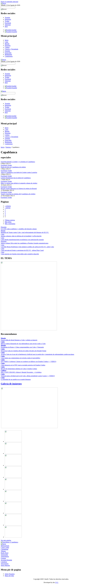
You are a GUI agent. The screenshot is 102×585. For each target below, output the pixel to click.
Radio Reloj (4, 553)
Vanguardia (4, 555)
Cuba (6, 42)
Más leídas (8, 222)
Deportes (7, 45)
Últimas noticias (10, 220)
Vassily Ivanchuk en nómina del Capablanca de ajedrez (18, 194)
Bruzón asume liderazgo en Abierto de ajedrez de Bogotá (19, 188)
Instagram (8, 19)
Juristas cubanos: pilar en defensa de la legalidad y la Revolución (21, 236)
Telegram (8, 25)
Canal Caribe (5, 547)
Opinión (7, 51)
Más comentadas (10, 224)
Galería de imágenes (11, 383)
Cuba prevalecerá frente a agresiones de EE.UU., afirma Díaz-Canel (22, 250)
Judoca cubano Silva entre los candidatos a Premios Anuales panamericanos (24, 243)
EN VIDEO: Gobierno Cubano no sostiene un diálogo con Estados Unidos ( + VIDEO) (28, 361)
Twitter (7, 21)
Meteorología (5, 546)
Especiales (8, 53)
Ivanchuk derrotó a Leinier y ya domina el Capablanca (18, 162)
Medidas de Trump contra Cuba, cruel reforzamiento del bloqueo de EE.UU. (25, 232)
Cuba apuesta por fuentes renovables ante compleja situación (20, 254)
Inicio (6, 40)
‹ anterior (7, 208)
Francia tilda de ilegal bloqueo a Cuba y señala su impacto (19, 340)
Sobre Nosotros (10, 574)
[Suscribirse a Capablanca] (9, 542)
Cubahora (4, 562)
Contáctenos (9, 56)
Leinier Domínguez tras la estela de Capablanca (16, 178)
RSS (6, 26)
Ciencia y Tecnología (11, 49)
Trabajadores (5, 556)
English (13, 30)
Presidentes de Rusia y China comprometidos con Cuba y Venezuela (22, 347)
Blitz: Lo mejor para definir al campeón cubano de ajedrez (19, 183)
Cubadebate (4, 549)
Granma (3, 558)
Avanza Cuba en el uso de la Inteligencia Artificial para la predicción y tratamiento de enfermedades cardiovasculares (37, 354)
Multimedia (8, 54)
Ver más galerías (6, 540)
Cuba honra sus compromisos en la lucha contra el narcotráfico (20, 358)
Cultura (7, 47)
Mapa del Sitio (9, 576)
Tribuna (3, 551)
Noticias (8, 147)
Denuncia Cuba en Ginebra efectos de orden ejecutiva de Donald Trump (23, 351)
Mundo (7, 44)
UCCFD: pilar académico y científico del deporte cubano (19, 229)
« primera (8, 206)
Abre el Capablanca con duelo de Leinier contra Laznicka (19, 172)
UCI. (56, 582)
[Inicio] (3, 3)
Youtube (7, 17)
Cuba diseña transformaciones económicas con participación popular (22, 239)
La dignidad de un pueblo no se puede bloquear (16, 379)
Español (14, 32)
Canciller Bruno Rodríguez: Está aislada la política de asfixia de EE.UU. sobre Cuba (27, 247)
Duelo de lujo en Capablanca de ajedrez (13, 167)
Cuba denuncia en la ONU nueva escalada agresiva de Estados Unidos (23, 365)
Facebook (8, 23)
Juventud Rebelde (6, 560)
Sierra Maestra (5, 565)
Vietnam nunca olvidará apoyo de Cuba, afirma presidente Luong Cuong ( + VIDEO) (28, 376)
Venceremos (4, 563)
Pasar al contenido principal (9, 1)
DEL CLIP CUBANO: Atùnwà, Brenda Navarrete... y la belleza (21, 372)
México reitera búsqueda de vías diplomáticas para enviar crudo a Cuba (23, 343)
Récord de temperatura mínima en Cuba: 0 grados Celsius (19, 369)
